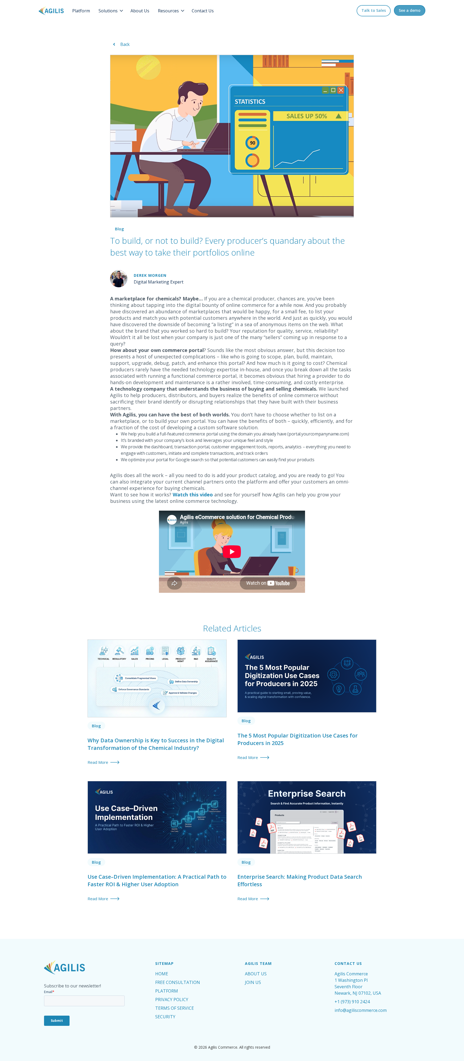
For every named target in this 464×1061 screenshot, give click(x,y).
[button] (111, 10)
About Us (139, 11)
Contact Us (203, 11)
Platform (81, 11)
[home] (51, 10)
